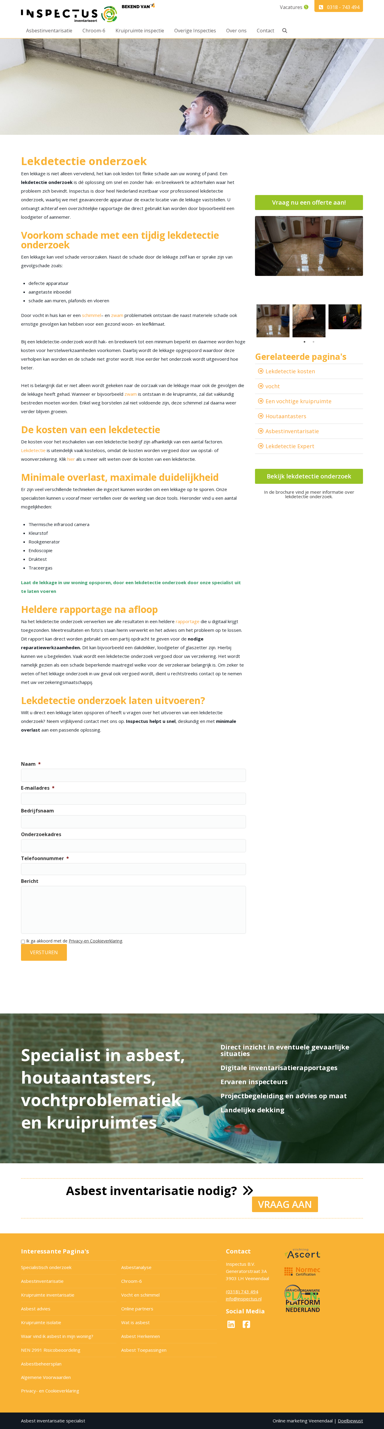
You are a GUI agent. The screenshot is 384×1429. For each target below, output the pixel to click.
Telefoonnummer (45, 858)
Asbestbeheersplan (41, 1364)
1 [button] (305, 342)
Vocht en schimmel (140, 1295)
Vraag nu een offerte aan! (309, 202)
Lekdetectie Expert (290, 446)
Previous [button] (251, 321)
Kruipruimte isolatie (41, 1322)
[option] (309, 246)
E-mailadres (38, 788)
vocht (273, 386)
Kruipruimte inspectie (140, 30)
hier (71, 459)
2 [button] (313, 342)
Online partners (137, 1309)
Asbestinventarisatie (49, 30)
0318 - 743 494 (343, 7)
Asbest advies (35, 1309)
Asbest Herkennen (140, 1336)
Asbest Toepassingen (143, 1350)
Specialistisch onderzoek (46, 1267)
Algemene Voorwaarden (46, 1377)
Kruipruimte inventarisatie (47, 1295)
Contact (265, 30)
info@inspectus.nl (244, 1299)
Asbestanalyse (136, 1267)
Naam (31, 764)
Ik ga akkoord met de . (74, 941)
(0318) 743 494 (242, 1291)
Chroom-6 (93, 30)
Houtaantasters (286, 416)
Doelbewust (350, 1421)
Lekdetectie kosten (290, 371)
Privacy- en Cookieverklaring (50, 1391)
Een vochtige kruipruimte (299, 401)
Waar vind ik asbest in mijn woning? (57, 1336)
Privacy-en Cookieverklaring (95, 941)
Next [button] (367, 321)
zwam (117, 315)
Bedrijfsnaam (37, 811)
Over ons (236, 30)
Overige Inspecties (195, 30)
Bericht (29, 881)
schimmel (91, 315)
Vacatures (291, 7)
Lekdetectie (33, 450)
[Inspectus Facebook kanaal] (246, 1325)
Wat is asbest (135, 1322)
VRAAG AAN (285, 1204)
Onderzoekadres (41, 834)
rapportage (188, 621)
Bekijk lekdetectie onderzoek (309, 476)
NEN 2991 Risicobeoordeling (50, 1350)
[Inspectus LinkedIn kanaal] (232, 1325)
